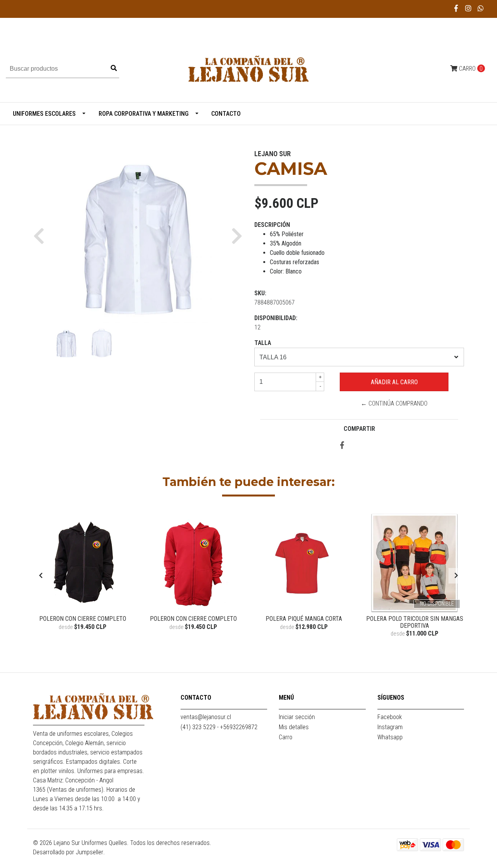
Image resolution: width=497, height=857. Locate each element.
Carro (285, 737)
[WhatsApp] (480, 8)
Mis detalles (294, 727)
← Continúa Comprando (394, 403)
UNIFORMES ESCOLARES (44, 113)
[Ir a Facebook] (456, 8)
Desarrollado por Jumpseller (68, 852)
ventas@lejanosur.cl (206, 717)
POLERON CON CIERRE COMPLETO (82, 618)
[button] (41, 235)
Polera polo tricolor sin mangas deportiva (414, 622)
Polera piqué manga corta (304, 618)
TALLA (262, 343)
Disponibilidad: (275, 318)
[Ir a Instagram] (468, 8)
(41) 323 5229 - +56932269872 (219, 727)
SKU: (260, 293)
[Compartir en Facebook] (342, 445)
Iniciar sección (297, 717)
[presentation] (41, 576)
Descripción (272, 224)
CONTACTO (226, 113)
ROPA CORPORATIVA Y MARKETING (144, 113)
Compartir (359, 428)
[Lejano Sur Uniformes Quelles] (248, 68)
